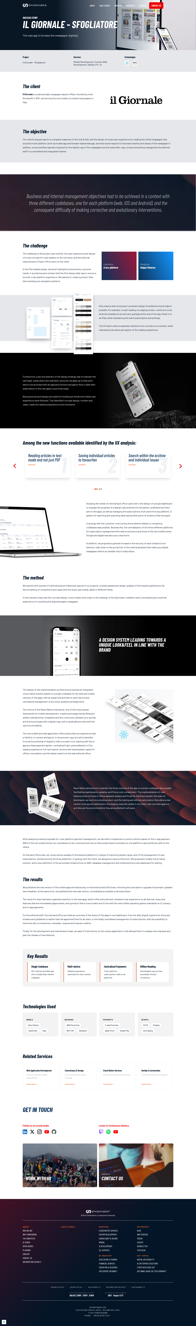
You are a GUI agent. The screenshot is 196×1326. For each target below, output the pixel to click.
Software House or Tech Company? (151, 1271)
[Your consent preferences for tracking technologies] (4, 1322)
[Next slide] (180, 466)
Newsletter (142, 1246)
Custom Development (108, 1234)
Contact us (27, 1258)
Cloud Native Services (108, 1230)
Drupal (102, 1242)
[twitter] (32, 1132)
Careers (26, 1254)
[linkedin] (25, 1132)
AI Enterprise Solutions (147, 1263)
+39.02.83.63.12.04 (101, 1315)
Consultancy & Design (108, 1238)
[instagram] (39, 1132)
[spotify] (108, 1132)
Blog (139, 1230)
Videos (140, 1238)
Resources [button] (130, 5)
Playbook (27, 1250)
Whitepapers (142, 1234)
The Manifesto (29, 1238)
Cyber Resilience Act (146, 1267)
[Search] (166, 5)
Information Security (32, 1262)
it (171, 5)
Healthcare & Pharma (108, 1259)
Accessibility (94, 1287)
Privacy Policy (57, 1287)
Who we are (27, 1230)
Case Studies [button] (104, 5)
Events (140, 1242)
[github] (54, 1132)
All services (104, 1250)
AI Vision (26, 1242)
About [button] (92, 5)
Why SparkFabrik (30, 1234)
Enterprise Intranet (108, 1271)
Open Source (28, 1246)
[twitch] (101, 1132)
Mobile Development (84, 61)
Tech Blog (141, 1250)
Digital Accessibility (145, 1259)
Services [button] (117, 5)
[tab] (96, 489)
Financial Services (107, 1263)
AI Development (105, 1246)
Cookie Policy (76, 1287)
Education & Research (108, 1267)
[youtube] (46, 1132)
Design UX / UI (95, 64)
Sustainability (138, 1287)
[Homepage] (35, 6)
